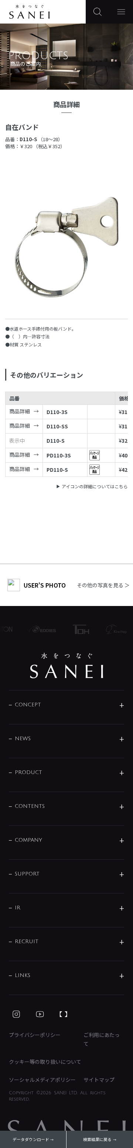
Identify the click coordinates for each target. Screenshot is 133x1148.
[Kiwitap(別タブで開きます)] (113, 629)
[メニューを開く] (121, 12)
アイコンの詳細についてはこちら (95, 486)
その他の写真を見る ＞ (103, 585)
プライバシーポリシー (35, 1034)
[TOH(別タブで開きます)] (78, 629)
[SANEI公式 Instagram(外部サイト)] (16, 1014)
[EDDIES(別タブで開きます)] (40, 629)
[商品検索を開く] (97, 12)
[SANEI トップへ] (66, 665)
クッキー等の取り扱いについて (45, 1061)
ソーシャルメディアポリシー (42, 1079)
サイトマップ (99, 1079)
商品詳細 (19, 411)
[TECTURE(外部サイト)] (63, 1014)
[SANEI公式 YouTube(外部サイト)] (40, 1014)
